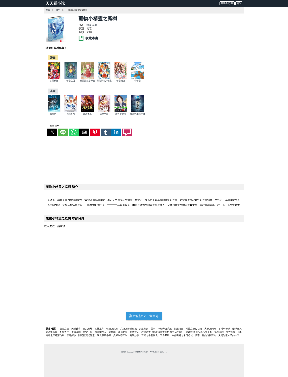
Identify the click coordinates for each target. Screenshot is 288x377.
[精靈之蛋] (70, 78)
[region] (144, 159)
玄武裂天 (135, 332)
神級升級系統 (165, 328)
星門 (153, 328)
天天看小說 (55, 3)
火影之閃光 (210, 328)
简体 (238, 3)
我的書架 (225, 3)
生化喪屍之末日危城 (182, 335)
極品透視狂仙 (209, 335)
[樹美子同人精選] (104, 78)
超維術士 (179, 328)
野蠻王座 (88, 332)
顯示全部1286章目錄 (144, 316)
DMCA (146, 352)
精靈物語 (120, 80)
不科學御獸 (224, 328)
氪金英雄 (219, 332)
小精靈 (137, 80)
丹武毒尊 (87, 114)
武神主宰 (104, 114)
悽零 (197, 335)
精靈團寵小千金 (87, 80)
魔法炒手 (135, 335)
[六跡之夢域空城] (137, 111)
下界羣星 (165, 335)
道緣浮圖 (76, 332)
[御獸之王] (54, 111)
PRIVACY (153, 352)
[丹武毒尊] (87, 111)
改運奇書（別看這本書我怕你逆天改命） (162, 332)
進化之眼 (123, 332)
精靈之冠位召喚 (194, 328)
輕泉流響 (91, 25)
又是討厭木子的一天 (228, 335)
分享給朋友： (54, 126)
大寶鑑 (112, 332)
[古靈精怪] (54, 78)
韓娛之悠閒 (120, 114)
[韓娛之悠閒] (120, 111)
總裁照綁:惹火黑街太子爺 (199, 332)
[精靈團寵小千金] (87, 78)
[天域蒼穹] (70, 111)
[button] (52, 132)
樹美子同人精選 (104, 80)
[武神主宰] (104, 111)
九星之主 (65, 332)
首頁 (48, 10)
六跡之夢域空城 (137, 114)
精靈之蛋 (70, 80)
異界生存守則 (120, 335)
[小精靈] (137, 78)
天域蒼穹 (70, 114)
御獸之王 (54, 114)
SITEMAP (138, 352)
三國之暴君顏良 (149, 335)
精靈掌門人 (101, 332)
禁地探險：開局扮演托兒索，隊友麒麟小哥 (89, 335)
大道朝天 (144, 328)
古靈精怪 (54, 80)
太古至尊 (231, 332)
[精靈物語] (120, 78)
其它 (58, 10)
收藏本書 (91, 38)
